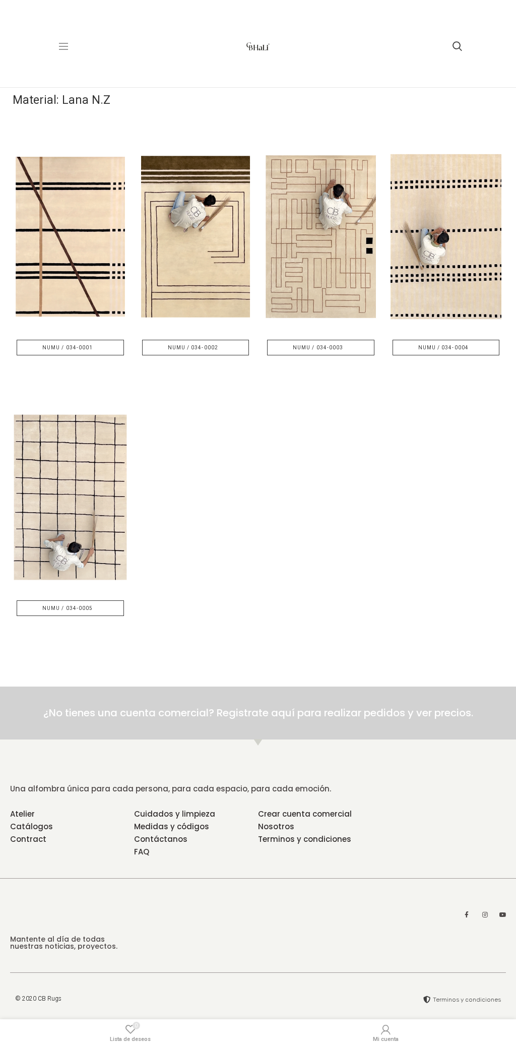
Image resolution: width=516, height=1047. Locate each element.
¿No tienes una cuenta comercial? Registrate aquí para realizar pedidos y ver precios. (258, 713)
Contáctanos (160, 839)
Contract (28, 839)
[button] (70, 347)
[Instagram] (485, 915)
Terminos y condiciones (304, 839)
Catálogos (31, 826)
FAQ (141, 851)
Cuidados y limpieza (174, 814)
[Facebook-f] (467, 915)
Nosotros (276, 826)
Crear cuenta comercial (305, 814)
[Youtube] (503, 915)
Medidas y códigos (171, 826)
